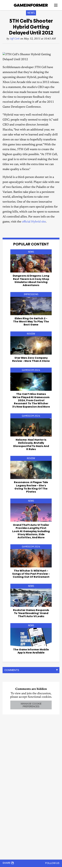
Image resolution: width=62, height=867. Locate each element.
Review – (31, 359)
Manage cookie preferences (31, 705)
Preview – (31, 574)
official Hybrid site (34, 221)
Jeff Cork (15, 39)
